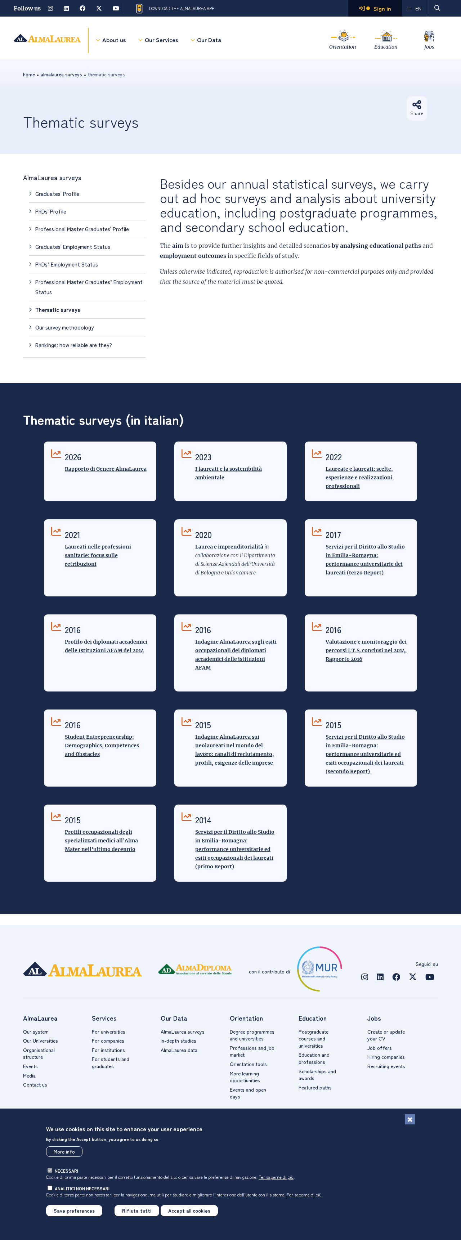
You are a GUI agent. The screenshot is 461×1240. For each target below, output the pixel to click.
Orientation (342, 47)
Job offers (379, 1047)
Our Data (209, 39)
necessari (66, 1171)
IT (409, 8)
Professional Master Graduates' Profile (82, 229)
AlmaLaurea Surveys (61, 74)
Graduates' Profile (57, 193)
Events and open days (248, 1093)
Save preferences (74, 1210)
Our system (36, 1031)
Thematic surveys (57, 309)
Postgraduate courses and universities (313, 1038)
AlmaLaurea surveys (52, 177)
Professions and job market (252, 1051)
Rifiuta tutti (137, 1210)
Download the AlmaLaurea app (181, 8)
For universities (108, 1031)
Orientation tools (248, 1063)
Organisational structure (39, 1053)
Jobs (429, 47)
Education (386, 47)
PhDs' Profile (50, 211)
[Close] (410, 1119)
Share (417, 113)
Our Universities (40, 1040)
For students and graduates (110, 1062)
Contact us (35, 1084)
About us (114, 39)
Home (29, 74)
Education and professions (314, 1058)
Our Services (161, 39)
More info (64, 1151)
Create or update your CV (386, 1035)
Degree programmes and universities (252, 1035)
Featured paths (315, 1087)
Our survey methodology (64, 327)
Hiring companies (386, 1056)
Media (29, 1075)
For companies (108, 1040)
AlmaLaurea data (179, 1049)
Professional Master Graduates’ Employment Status (89, 287)
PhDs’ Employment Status (66, 264)
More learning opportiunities (245, 1077)
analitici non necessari (82, 1188)
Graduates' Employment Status (72, 246)
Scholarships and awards (317, 1074)
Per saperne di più (276, 1177)
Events (30, 1066)
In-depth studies (178, 1040)
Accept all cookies (189, 1210)
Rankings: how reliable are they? (73, 345)
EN (418, 8)
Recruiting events (386, 1066)
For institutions (108, 1049)
